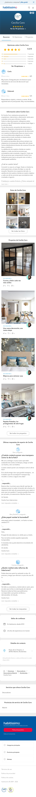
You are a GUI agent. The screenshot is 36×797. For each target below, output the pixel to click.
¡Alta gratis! (24, 2)
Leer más (4, 184)
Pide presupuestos (18, 794)
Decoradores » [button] (7, 278)
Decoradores (21, 671)
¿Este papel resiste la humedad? (15, 517)
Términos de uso (6, 769)
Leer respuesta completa (9, 503)
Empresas (11, 671)
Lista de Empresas (8, 764)
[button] (18, 745)
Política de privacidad (8, 773)
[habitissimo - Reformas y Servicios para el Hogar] (8, 8)
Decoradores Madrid (10, 673)
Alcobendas (23, 673)
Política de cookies (7, 777)
